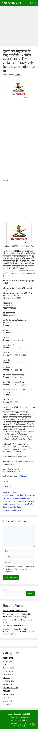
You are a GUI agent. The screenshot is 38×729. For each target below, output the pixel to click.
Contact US (26, 714)
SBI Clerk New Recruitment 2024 (15, 625)
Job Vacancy (7, 684)
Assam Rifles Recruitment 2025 (15, 611)
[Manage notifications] (33, 724)
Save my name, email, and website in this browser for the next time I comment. (19, 569)
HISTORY (6, 678)
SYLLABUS (7, 697)
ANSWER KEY (8, 661)
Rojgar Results (11, 3)
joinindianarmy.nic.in (11, 471)
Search (5, 590)
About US (17, 714)
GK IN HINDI (8, 674)
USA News (7, 704)
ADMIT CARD (8, 658)
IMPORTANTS (8, 681)
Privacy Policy (14, 717)
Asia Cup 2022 (8, 668)
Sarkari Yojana (8, 694)
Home (10, 714)
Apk (4, 664)
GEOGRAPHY (8, 671)
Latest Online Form (12, 492)
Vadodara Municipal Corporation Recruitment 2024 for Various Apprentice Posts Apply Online (19, 631)
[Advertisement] (19, 27)
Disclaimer (24, 717)
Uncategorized (8, 701)
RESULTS (6, 691)
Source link (7, 486)
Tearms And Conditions (19, 720)
